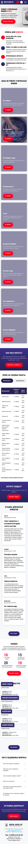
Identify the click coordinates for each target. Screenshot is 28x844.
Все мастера (13, 747)
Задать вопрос (14, 816)
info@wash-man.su (15, 840)
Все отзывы (14, 633)
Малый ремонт (7, 380)
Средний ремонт (20, 380)
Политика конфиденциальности (14, 830)
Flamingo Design (19, 831)
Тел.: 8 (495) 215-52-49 (14, 835)
